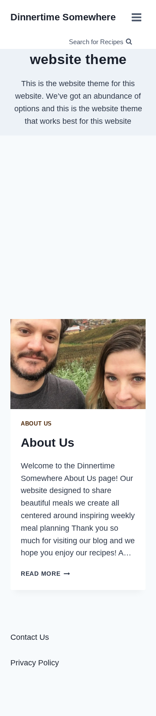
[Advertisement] (78, 227)
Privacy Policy (34, 662)
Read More (45, 573)
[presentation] (78, 364)
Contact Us (29, 637)
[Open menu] (136, 17)
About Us (36, 424)
